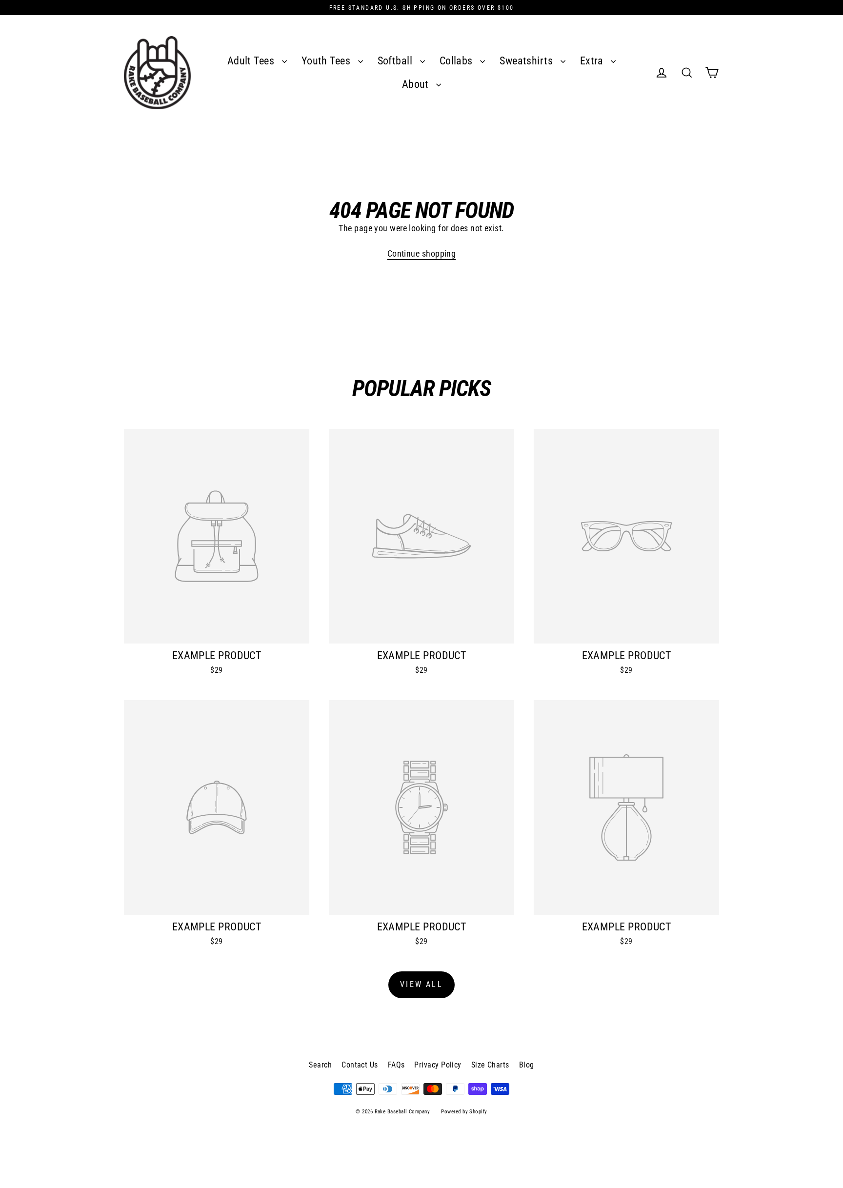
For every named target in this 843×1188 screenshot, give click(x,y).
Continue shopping (421, 253)
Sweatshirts (527, 61)
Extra (593, 61)
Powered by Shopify (464, 1111)
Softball (396, 61)
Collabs (458, 61)
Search (320, 1064)
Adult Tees (252, 61)
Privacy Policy (437, 1064)
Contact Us (359, 1064)
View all (421, 984)
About (417, 84)
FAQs (396, 1064)
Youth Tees (327, 61)
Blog (526, 1064)
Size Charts (490, 1064)
